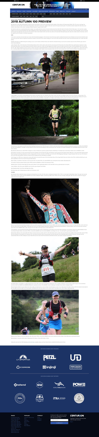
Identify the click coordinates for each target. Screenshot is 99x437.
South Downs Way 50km (16, 424)
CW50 (86, 9)
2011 (70, 13)
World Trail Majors (43, 11)
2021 (38, 13)
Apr (24, 16)
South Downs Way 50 (15, 418)
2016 (54, 13)
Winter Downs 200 (15, 432)
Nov (43, 16)
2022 (34, 13)
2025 (24, 13)
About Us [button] (62, 11)
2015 (57, 13)
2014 (60, 13)
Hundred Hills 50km (15, 417)
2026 (20, 13)
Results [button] (19, 11)
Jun (30, 16)
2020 (41, 13)
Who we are (26, 421)
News (57, 11)
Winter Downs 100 (15, 431)
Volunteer (34, 11)
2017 (51, 13)
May (27, 16)
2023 (31, 13)
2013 (64, 13)
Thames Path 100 (14, 420)
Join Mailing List (59, 422)
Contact (74, 11)
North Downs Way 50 (15, 421)
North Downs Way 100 (15, 425)
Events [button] (13, 11)
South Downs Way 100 (15, 422)
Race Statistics (27, 425)
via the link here (31, 342)
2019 (44, 13)
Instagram (39, 420)
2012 (67, 13)
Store (24, 11)
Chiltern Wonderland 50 (16, 427)
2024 (27, 13)
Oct (40, 16)
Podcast (68, 11)
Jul (33, 16)
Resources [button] (51, 11)
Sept (36, 16)
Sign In (71, 421)
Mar (21, 16)
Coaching (29, 11)
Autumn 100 (13, 428)
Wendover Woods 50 (15, 429)
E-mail (38, 417)
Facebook (39, 418)
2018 (48, 13)
